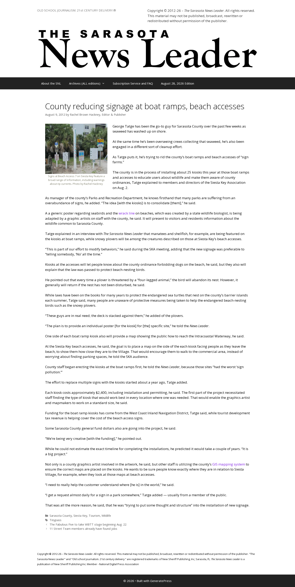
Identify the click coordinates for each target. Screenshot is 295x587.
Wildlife (106, 516)
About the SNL (51, 83)
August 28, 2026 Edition (177, 83)
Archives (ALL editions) (84, 83)
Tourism (94, 516)
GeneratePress (161, 581)
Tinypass (55, 520)
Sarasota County (61, 516)
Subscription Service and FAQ (133, 83)
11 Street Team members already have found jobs (83, 529)
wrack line (127, 213)
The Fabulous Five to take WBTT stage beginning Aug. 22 (88, 524)
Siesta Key (80, 516)
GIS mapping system (228, 464)
